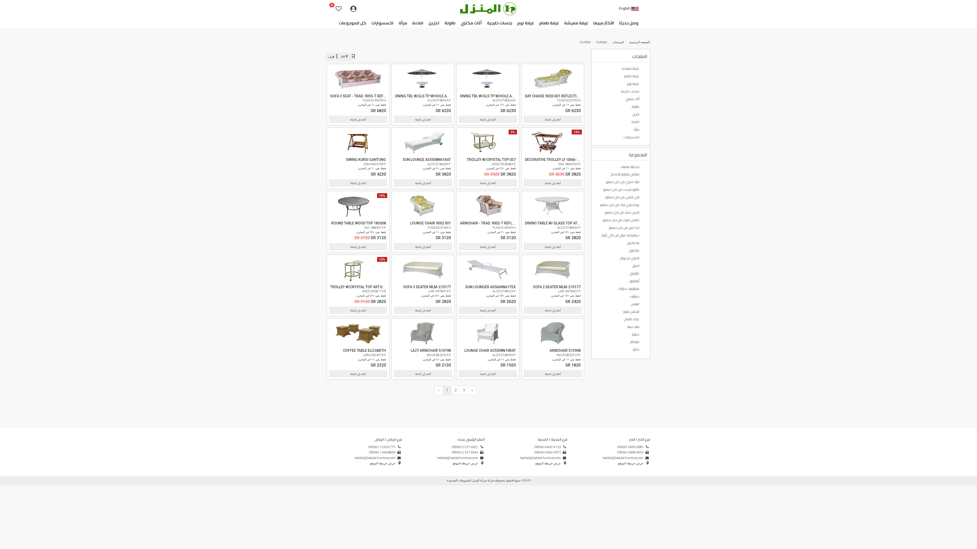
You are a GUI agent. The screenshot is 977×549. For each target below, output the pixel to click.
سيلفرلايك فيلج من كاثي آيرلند (620, 235)
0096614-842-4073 (547, 452)
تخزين (636, 114)
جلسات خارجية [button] (499, 23)
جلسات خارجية (630, 91)
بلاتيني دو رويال (630, 258)
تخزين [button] (433, 23)
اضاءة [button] (417, 23)
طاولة (636, 106)
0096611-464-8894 (382, 452)
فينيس (635, 303)
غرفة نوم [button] (525, 23)
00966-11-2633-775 (381, 447)
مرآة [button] (403, 23)
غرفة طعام (632, 76)
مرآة (637, 129)
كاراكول (634, 250)
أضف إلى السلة (358, 119)
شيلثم (636, 334)
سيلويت (635, 296)
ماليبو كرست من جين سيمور (621, 189)
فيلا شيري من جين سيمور (623, 181)
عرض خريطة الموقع (465, 463)
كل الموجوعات (352, 23)
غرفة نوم (633, 83)
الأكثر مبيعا (603, 23)
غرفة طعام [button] (549, 23)
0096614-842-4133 (547, 447)
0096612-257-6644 (465, 452)
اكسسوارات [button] (382, 23)
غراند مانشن (632, 319)
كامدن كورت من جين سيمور (621, 220)
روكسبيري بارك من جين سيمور (620, 204)
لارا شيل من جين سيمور (624, 227)
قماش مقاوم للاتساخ (625, 174)
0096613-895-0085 (630, 447)
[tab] (621, 56)
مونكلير (635, 341)
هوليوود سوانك (629, 288)
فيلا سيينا (633, 326)
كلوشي (634, 273)
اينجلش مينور (631, 311)
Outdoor (601, 42)
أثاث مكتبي (632, 99)
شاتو (636, 349)
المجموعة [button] (638, 154)
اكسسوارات (632, 137)
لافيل (636, 265)
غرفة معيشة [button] (576, 23)
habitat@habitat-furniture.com (457, 458)
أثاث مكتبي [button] (471, 23)
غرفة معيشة (631, 68)
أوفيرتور (634, 281)
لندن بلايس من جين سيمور (622, 197)
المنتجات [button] (639, 56)
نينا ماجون (633, 242)
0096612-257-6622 (465, 447)
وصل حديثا (628, 23)
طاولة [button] (449, 23)
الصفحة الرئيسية (639, 42)
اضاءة (636, 121)
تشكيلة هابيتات (630, 166)
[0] (326, 9)
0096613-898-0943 (630, 452)
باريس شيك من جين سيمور (622, 212)
